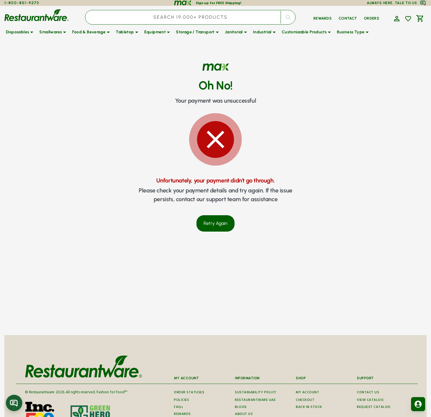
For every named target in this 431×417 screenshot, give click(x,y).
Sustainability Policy (255, 393)
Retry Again (215, 223)
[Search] (288, 17)
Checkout (305, 400)
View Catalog (370, 400)
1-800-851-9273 (21, 3)
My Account (307, 393)
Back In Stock (309, 407)
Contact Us (368, 393)
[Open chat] (14, 403)
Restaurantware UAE (255, 400)
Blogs (241, 407)
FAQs (178, 407)
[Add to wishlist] (408, 18)
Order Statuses (189, 393)
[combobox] (190, 17)
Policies (181, 400)
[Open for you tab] (418, 404)
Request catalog (374, 407)
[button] (396, 18)
